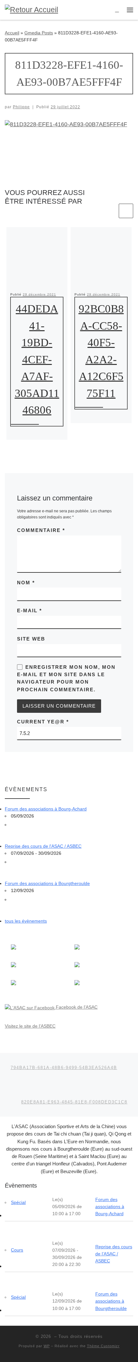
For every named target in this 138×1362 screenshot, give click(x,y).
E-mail (29, 610)
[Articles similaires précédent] (110, 211)
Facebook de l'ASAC (76, 1007)
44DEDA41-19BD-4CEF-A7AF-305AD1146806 (37, 359)
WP (47, 1346)
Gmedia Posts (38, 32)
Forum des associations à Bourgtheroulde (47, 883)
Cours (17, 1249)
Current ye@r (43, 721)
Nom (26, 582)
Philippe (21, 107)
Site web (31, 638)
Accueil (12, 32)
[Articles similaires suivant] (126, 211)
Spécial (18, 1202)
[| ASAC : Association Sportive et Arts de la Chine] (31, 9)
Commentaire (41, 530)
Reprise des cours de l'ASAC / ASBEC (43, 846)
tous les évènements (26, 921)
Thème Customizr (103, 1346)
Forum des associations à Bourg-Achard (46, 808)
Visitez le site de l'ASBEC (30, 1026)
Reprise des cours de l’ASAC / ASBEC (113, 1253)
